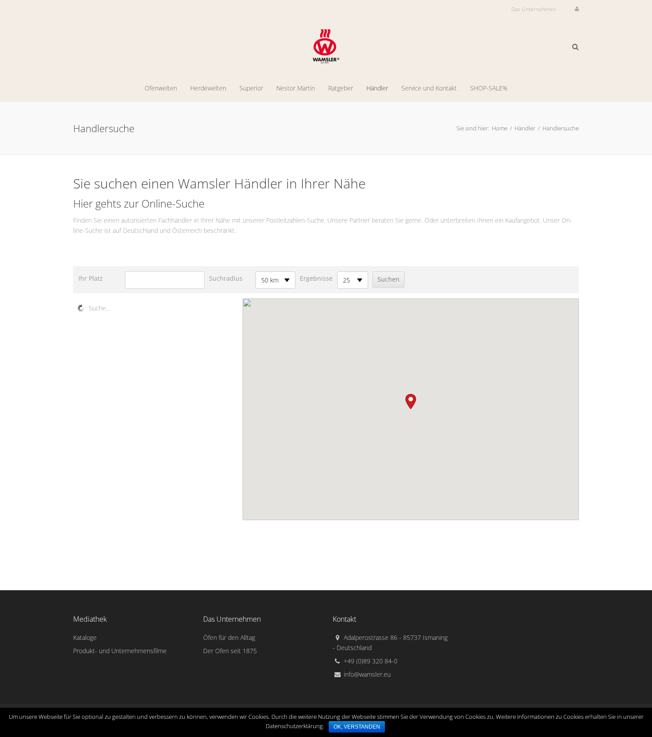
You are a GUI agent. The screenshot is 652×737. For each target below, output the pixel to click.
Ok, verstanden (357, 727)
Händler (525, 128)
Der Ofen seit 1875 (230, 651)
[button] (410, 401)
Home (499, 128)
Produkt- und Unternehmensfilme (120, 651)
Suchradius (226, 278)
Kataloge (85, 637)
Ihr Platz (91, 278)
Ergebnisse (316, 278)
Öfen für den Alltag (229, 637)
